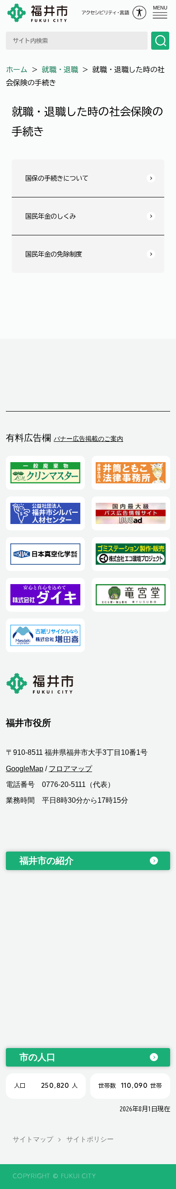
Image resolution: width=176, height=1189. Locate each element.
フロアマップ (70, 768)
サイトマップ (33, 1139)
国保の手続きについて (56, 178)
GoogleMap (24, 768)
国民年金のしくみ (50, 216)
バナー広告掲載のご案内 (88, 438)
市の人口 (37, 1057)
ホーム (17, 69)
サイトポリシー (90, 1139)
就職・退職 (60, 69)
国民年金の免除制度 (53, 254)
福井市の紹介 (46, 861)
